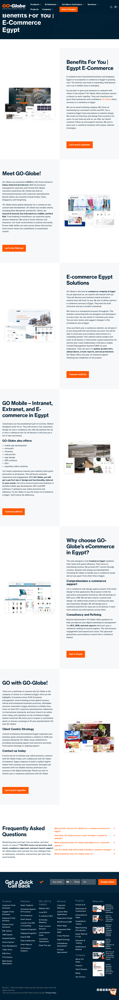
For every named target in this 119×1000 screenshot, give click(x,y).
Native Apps (62, 926)
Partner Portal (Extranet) (7, 925)
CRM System (7, 935)
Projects (34, 9)
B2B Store (6, 953)
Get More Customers (72, 4)
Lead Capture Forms (44, 934)
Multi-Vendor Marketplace (7, 962)
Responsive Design (64, 918)
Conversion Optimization (44, 940)
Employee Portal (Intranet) (8, 919)
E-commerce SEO (46, 916)
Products (34, 4)
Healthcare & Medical (81, 948)
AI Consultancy (26, 916)
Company (46, 9)
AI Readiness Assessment (62, 944)
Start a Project (69, 9)
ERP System (7, 931)
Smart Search (26, 919)
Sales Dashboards (28, 941)
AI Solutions (50, 4)
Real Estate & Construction (81, 910)
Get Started (80, 977)
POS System (7, 957)
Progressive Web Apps (64, 930)
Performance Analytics (26, 949)
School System (8, 942)
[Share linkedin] (98, 990)
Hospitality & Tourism (81, 922)
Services (92, 4)
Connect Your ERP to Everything (28, 924)
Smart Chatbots (27, 905)
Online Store (7, 950)
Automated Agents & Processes (28, 910)
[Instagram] (104, 990)
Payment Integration (28, 929)
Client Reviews (81, 969)
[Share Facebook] (101, 990)
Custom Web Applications (62, 913)
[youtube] (107, 990)
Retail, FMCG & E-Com (81, 935)
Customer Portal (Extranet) (8, 906)
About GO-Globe (80, 960)
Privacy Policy (51, 993)
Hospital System (8, 938)
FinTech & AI (80, 905)
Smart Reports (26, 944)
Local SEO (43, 912)
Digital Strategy (63, 939)
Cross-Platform (63, 936)
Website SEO (44, 908)
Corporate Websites (61, 906)
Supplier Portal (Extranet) (8, 913)
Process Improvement (62, 951)
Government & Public (81, 916)
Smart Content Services (45, 927)
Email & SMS (25, 937)
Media (78, 973)
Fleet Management (9, 946)
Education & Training (80, 941)
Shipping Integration (28, 933)
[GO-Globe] (14, 6)
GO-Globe (106, 99)
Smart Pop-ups (45, 945)
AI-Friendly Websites (43, 921)
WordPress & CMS (64, 922)
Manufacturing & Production (81, 929)
